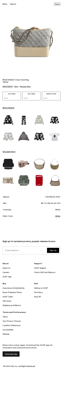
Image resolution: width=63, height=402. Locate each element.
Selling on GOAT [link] (41, 288)
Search (13, 4)
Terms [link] (5, 317)
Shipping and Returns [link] (12, 305)
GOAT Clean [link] (8, 297)
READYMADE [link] (8, 108)
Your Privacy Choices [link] (12, 321)
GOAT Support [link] (40, 268)
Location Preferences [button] (11, 325)
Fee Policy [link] (38, 292)
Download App (11, 354)
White (57, 216)
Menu (5, 4)
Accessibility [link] (8, 330)
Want (57, 4)
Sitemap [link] (6, 334)
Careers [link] (6, 272)
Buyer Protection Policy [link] (12, 292)
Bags (16, 86)
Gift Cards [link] (7, 301)
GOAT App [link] (7, 277)
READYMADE (8, 86)
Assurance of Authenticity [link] (14, 288)
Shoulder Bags (25, 86)
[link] (8, 120)
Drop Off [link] (37, 297)
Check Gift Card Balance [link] (44, 272)
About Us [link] (6, 268)
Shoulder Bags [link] (9, 152)
